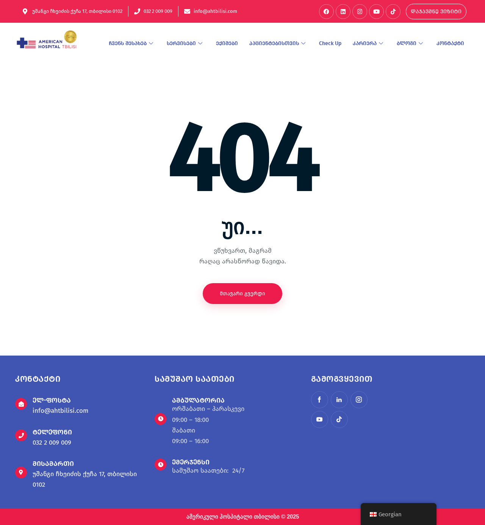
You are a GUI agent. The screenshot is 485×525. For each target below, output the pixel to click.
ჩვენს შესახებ (128, 43)
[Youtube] (376, 11)
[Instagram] (359, 11)
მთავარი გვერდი (242, 293)
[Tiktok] (393, 11)
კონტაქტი (450, 43)
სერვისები (181, 43)
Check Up (330, 43)
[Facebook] (326, 11)
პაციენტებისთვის (274, 43)
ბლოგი (406, 43)
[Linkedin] (343, 11)
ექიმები (227, 43)
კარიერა (365, 43)
